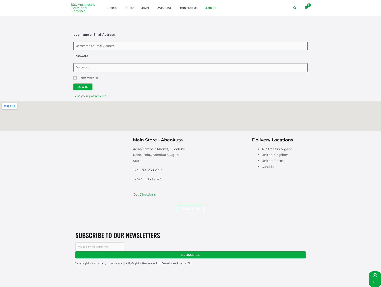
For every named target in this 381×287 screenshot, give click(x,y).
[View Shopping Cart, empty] (306, 8)
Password (80, 56)
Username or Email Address (94, 34)
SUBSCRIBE (190, 255)
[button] (295, 8)
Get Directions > (145, 194)
